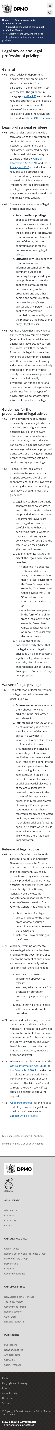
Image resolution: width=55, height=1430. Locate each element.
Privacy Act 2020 (24, 1070)
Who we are (10, 1210)
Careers (8, 1225)
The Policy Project (13, 1301)
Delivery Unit (11, 1263)
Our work (9, 1215)
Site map (6, 1403)
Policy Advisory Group (16, 1258)
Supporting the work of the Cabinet (25, 26)
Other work (10, 1316)
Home (5, 20)
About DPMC (12, 1200)
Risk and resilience (14, 1321)
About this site (9, 1393)
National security (13, 1311)
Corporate (9, 1268)
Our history (10, 1220)
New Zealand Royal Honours (19, 1296)
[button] (50, 12)
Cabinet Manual (14, 30)
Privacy (6, 1388)
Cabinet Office (13, 23)
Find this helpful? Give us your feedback (23, 1143)
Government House (14, 1273)
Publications (11, 1334)
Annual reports (12, 1354)
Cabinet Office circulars (38, 118)
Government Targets (15, 1306)
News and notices (13, 1349)
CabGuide (9, 1359)
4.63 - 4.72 (30, 96)
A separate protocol (21, 1102)
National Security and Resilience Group (25, 1253)
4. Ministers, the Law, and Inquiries (24, 33)
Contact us (8, 1378)
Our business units (25, 20)
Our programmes (14, 1286)
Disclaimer (7, 1398)
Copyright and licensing (14, 1383)
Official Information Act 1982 (27, 1065)
